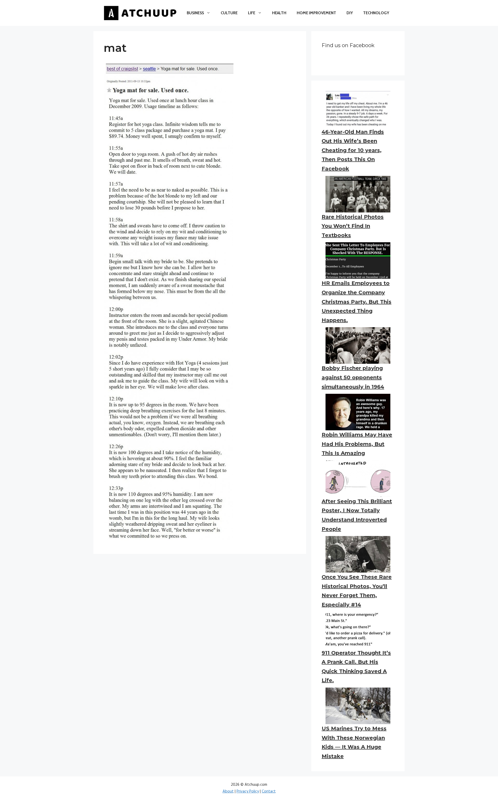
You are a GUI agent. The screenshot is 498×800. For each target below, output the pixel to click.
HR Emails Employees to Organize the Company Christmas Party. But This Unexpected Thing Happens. (356, 301)
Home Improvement (316, 13)
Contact (269, 791)
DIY (350, 13)
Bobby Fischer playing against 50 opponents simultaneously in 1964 (353, 377)
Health (279, 13)
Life (251, 13)
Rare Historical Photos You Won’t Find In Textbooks (353, 226)
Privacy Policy (248, 791)
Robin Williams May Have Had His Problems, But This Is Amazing (357, 444)
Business (195, 13)
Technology (376, 13)
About (228, 791)
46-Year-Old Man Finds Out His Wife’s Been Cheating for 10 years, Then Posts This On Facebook (353, 150)
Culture (229, 13)
